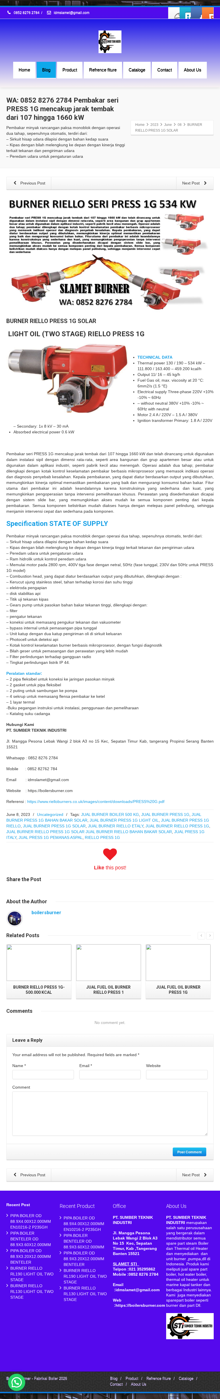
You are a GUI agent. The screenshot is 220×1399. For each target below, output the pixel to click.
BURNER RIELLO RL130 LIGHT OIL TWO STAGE (32, 1291)
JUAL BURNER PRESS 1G (165, 814)
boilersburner (46, 912)
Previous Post (32, 183)
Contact (164, 69)
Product (69, 69)
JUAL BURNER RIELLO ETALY (115, 826)
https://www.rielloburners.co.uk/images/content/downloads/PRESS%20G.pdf (95, 801)
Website (153, 1065)
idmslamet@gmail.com (71, 13)
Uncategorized (50, 814)
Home (24, 69)
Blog (46, 69)
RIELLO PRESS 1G (102, 837)
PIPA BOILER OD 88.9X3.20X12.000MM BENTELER (30, 1256)
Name (19, 1065)
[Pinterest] (207, 13)
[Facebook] (174, 13)
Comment (21, 1087)
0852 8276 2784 (26, 13)
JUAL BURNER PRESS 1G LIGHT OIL (124, 820)
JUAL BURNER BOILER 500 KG (110, 814)
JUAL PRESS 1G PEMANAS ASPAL (50, 837)
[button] (16, 1382)
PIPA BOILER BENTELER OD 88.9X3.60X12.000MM (30, 1239)
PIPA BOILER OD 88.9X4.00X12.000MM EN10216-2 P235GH (30, 1221)
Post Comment (189, 1151)
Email (85, 1065)
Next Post (191, 183)
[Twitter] (185, 13)
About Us (192, 69)
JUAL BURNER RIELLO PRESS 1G (177, 826)
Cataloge (137, 69)
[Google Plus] (196, 13)
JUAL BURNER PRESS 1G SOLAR (54, 826)
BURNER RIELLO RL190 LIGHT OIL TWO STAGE (32, 1274)
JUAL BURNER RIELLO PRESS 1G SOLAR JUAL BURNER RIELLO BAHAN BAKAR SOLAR (89, 831)
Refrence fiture (103, 69)
